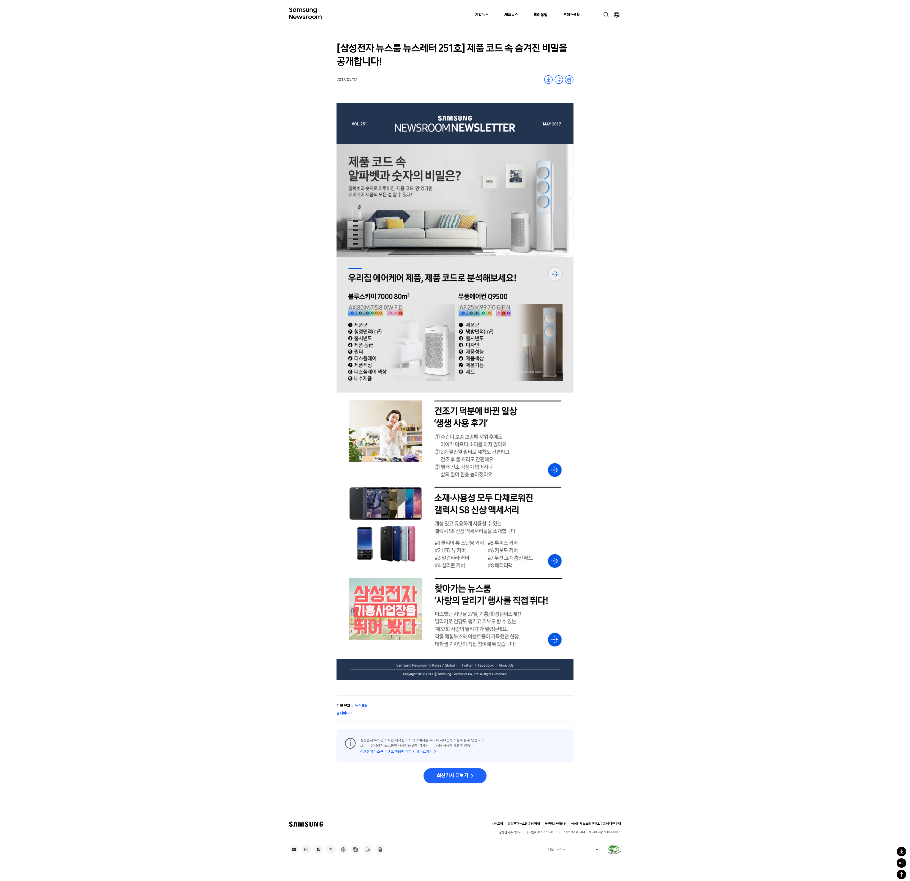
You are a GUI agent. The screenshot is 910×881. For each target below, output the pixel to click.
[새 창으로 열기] (614, 849)
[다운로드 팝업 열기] (901, 851)
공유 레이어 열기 (559, 79)
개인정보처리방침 (556, 824)
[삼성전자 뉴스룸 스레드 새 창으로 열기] (343, 849)
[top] (901, 874)
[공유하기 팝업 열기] (901, 863)
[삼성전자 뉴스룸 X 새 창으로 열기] (331, 849)
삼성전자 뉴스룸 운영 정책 (524, 824)
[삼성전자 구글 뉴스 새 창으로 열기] (380, 849)
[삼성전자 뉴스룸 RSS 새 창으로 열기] (368, 849)
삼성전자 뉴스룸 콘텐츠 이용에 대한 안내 (596, 824)
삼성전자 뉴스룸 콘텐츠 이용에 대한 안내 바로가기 (396, 751)
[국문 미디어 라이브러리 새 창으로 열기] (355, 849)
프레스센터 (571, 14)
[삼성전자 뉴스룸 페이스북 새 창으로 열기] (318, 849)
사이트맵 (497, 824)
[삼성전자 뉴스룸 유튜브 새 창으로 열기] (294, 849)
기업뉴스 (482, 14)
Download (548, 79)
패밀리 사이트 (556, 849)
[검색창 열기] (606, 14)
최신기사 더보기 (452, 776)
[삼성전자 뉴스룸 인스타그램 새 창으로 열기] (306, 849)
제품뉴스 (511, 14)
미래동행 (540, 14)
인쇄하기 (569, 79)
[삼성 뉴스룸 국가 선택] (616, 14)
